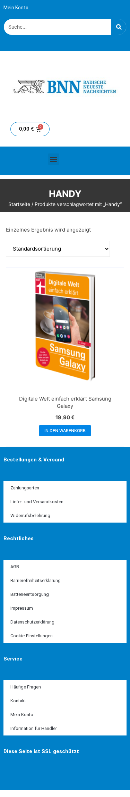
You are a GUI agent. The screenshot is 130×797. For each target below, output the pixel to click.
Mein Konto (15, 7)
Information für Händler (33, 728)
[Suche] (118, 27)
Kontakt (18, 700)
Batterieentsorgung (29, 594)
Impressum (21, 608)
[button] (53, 159)
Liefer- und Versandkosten (36, 501)
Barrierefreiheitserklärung (35, 580)
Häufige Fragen (25, 687)
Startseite (19, 204)
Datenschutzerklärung (32, 622)
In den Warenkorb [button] (65, 430)
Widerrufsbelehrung (30, 515)
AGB (14, 566)
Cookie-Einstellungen (31, 635)
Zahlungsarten (24, 487)
